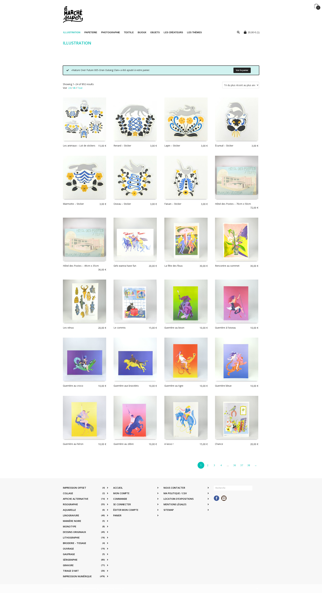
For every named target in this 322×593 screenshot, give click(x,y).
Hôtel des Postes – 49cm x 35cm (81, 265)
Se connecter (122, 504)
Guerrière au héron (73, 444)
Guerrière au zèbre (124, 444)
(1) (254, 32)
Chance (219, 444)
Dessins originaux (74, 532)
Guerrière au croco (73, 385)
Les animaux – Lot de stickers (79, 145)
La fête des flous (173, 265)
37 (241, 465)
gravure (68, 565)
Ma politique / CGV (175, 493)
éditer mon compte (125, 509)
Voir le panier (242, 70)
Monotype (69, 526)
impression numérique (77, 576)
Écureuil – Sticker (224, 145)
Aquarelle (69, 509)
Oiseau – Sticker (122, 203)
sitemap (168, 509)
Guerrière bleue (223, 385)
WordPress (119, 588)
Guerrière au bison (174, 327)
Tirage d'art (71, 570)
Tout (80, 87)
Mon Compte (121, 493)
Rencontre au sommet (227, 265)
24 (69, 87)
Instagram (224, 498)
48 (74, 87)
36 (234, 465)
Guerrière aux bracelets (126, 385)
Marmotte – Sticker (73, 203)
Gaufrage (69, 554)
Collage (68, 493)
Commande (120, 498)
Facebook (216, 498)
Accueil (117, 487)
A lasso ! (168, 444)
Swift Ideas (104, 588)
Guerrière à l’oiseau (225, 327)
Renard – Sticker (122, 145)
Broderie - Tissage (74, 543)
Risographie (70, 504)
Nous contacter (174, 487)
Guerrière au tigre (173, 385)
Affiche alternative (75, 498)
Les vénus (68, 327)
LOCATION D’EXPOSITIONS (179, 498)
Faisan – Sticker (172, 203)
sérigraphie (70, 559)
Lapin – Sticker (172, 145)
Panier (117, 515)
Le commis (120, 327)
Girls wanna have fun (125, 265)
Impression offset (74, 487)
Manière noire (72, 521)
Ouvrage (68, 548)
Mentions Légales (175, 504)
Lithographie (71, 537)
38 (248, 465)
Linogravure (71, 515)
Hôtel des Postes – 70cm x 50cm (233, 203)
